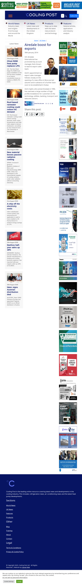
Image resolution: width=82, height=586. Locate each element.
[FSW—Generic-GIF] (41, 103)
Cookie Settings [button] (9, 581)
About (8, 535)
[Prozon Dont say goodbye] (68, 221)
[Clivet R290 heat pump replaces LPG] (14, 52)
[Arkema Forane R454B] (68, 245)
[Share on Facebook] (27, 114)
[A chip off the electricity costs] (14, 194)
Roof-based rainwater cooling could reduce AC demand (13, 107)
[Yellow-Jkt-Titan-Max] (68, 77)
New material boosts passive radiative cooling (14, 156)
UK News (31, 23)
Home (36, 40)
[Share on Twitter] (37, 114)
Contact (9, 539)
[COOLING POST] (68, 413)
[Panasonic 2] (68, 269)
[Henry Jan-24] (68, 125)
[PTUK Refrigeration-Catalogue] (68, 365)
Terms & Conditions (13, 548)
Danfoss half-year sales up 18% (13, 247)
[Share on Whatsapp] (32, 114)
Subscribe (74, 16)
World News (14, 23)
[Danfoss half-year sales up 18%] (14, 236)
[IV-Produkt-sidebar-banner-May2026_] (68, 149)
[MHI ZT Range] (68, 197)
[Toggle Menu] (10, 16)
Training (9, 531)
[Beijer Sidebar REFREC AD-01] (68, 53)
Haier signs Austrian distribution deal (12, 291)
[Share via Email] (42, 114)
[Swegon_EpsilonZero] (68, 317)
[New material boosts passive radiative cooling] (14, 143)
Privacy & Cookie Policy (15, 552)
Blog (8, 527)
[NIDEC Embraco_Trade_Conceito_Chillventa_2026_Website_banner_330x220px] (68, 293)
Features (67, 23)
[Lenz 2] (68, 437)
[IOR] (68, 461)
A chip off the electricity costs (13, 206)
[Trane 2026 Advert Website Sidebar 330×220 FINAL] (68, 101)
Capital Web (26, 567)
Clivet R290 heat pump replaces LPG (13, 63)
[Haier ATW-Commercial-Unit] (68, 173)
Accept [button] (19, 581)
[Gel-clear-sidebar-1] (68, 389)
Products (49, 23)
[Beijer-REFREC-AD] (41, 5)
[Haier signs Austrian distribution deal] (14, 278)
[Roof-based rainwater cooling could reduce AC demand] (14, 93)
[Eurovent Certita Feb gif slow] (68, 341)
